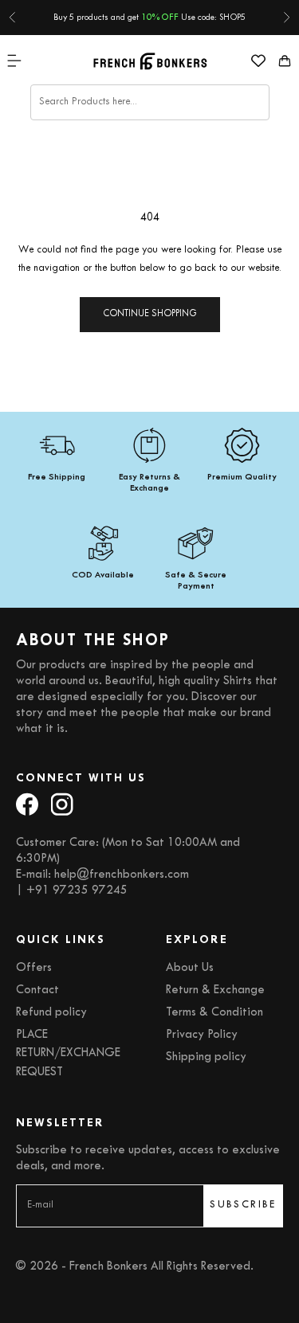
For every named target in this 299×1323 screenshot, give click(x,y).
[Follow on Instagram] (62, 804)
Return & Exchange (215, 990)
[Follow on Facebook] (27, 804)
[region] (149, 510)
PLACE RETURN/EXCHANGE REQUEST (68, 1053)
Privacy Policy (202, 1035)
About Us (190, 968)
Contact (37, 990)
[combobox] (149, 102)
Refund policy (51, 1013)
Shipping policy (206, 1057)
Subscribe (243, 1205)
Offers (34, 968)
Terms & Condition (214, 1013)
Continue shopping (150, 314)
